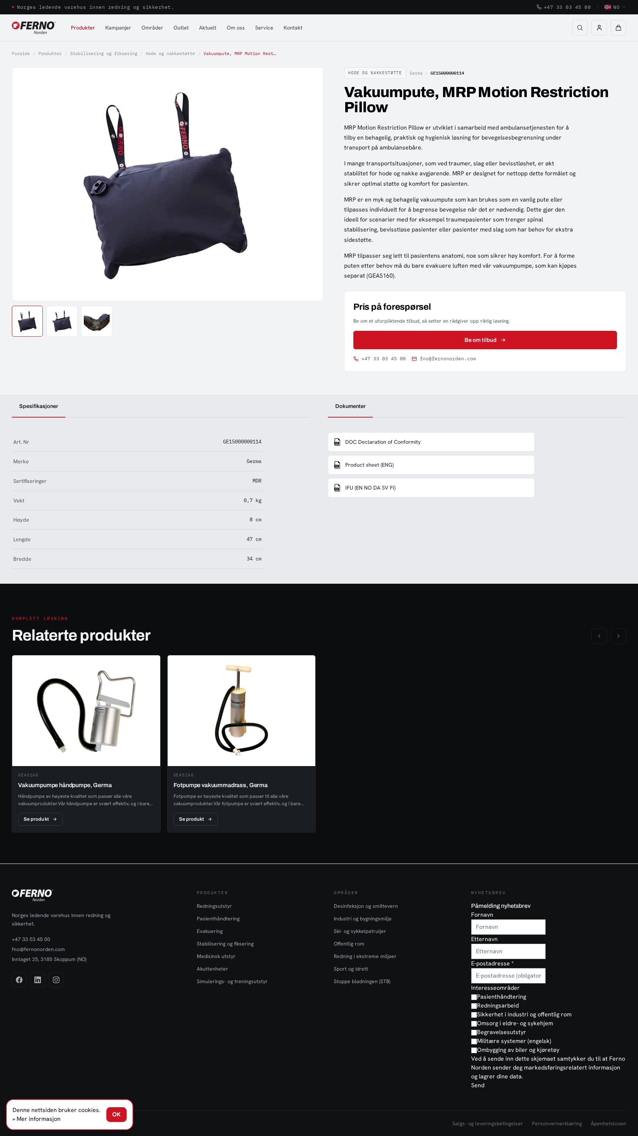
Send (477, 1085)
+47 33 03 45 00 (567, 7)
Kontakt (293, 27)
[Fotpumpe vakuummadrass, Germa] (242, 744)
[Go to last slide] (26, 184)
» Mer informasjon (37, 1119)
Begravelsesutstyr (501, 1032)
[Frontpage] (34, 27)
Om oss (236, 27)
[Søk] (580, 27)
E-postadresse (492, 963)
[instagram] (56, 979)
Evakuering (210, 931)
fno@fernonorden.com (448, 359)
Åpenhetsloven (608, 1123)
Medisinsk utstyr (216, 956)
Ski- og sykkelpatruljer (360, 931)
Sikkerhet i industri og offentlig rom (524, 1014)
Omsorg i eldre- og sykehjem (515, 1023)
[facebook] (19, 979)
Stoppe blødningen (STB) (362, 981)
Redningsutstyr (214, 906)
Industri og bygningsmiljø (362, 918)
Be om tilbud (480, 340)
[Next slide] (309, 184)
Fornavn (482, 915)
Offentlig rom (349, 943)
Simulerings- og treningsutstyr (232, 981)
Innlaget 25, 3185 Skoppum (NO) (49, 959)
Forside (21, 53)
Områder (152, 27)
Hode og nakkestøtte (170, 53)
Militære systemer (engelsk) (514, 1041)
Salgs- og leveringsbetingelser (487, 1123)
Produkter (83, 27)
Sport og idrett (351, 968)
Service (264, 27)
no (616, 7)
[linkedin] (37, 979)
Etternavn (484, 939)
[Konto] (599, 27)
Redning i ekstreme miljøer (365, 956)
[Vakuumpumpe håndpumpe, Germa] (86, 744)
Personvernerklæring (557, 1123)
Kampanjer (118, 27)
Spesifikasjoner (38, 406)
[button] (618, 27)
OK (116, 1114)
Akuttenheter (212, 968)
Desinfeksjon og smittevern (366, 906)
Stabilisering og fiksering (103, 53)
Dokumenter (350, 406)
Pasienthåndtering (218, 918)
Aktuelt (207, 27)
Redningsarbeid (498, 1005)
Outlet (181, 27)
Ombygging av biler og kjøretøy (518, 1050)
